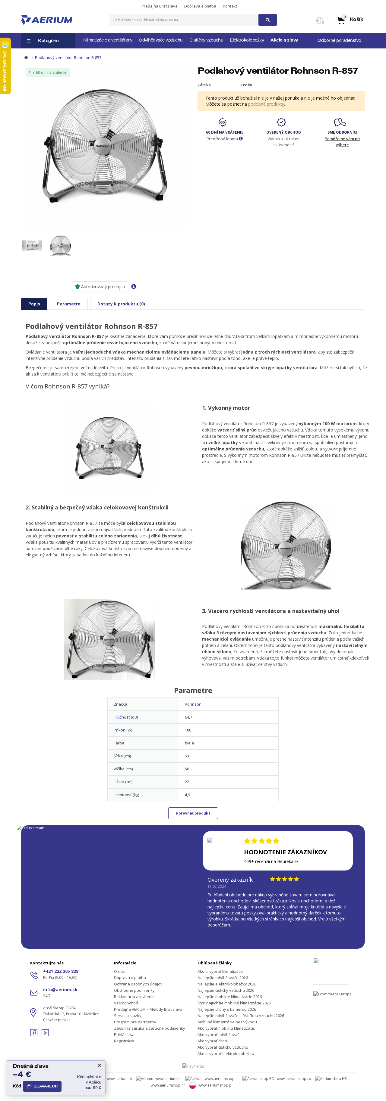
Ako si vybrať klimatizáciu (221, 971)
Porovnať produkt (193, 813)
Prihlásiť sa (124, 1034)
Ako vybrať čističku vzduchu (223, 1047)
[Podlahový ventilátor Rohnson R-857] (104, 144)
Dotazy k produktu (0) (121, 304)
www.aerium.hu (168, 1078)
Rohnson (193, 704)
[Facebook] (34, 1035)
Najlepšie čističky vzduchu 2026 (226, 990)
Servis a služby (127, 1015)
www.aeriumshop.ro (294, 1078)
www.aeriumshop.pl (215, 1085)
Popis (34, 304)
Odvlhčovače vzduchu (161, 41)
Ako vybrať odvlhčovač (218, 1034)
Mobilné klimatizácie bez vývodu (227, 1022)
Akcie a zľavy (284, 41)
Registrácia (124, 1041)
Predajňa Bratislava (159, 6)
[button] (349, 20)
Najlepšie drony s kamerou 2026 (227, 1009)
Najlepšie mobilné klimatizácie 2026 (230, 996)
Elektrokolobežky (247, 41)
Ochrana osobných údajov (138, 984)
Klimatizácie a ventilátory (107, 41)
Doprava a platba (200, 6)
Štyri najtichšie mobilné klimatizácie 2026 (234, 1003)
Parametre (69, 304)
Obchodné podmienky (134, 990)
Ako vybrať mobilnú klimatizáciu (226, 1028)
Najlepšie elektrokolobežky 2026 (227, 984)
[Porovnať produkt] (320, 23)
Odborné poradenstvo (339, 41)
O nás (119, 971)
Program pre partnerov (135, 1022)
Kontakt (230, 6)
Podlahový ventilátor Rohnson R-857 (68, 57)
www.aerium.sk (119, 1078)
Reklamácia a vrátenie (134, 996)
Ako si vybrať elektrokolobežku (226, 1053)
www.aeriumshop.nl (222, 1078)
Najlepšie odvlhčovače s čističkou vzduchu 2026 (241, 1015)
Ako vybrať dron (212, 1041)
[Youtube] (45, 1035)
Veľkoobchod (126, 1003)
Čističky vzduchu (206, 41)
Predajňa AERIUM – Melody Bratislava (148, 1009)
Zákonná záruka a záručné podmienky (149, 1028)
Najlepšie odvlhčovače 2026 (223, 977)
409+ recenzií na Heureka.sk (271, 861)
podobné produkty (266, 104)
